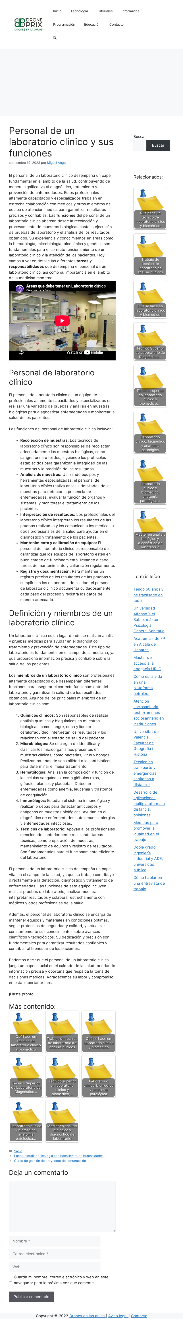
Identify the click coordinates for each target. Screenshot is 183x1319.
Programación (64, 24)
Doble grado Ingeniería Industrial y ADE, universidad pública (148, 858)
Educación (92, 24)
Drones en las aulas (87, 1316)
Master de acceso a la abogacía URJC (147, 663)
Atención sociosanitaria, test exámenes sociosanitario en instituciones (148, 712)
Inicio (57, 11)
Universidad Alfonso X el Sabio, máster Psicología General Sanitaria (148, 619)
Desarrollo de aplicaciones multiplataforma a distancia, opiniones (149, 803)
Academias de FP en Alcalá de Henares (149, 644)
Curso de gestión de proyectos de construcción (50, 1161)
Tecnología (79, 11)
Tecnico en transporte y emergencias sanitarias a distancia (144, 773)
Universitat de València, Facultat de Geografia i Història (146, 743)
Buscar (139, 136)
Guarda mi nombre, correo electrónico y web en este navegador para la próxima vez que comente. (61, 1280)
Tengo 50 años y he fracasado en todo (148, 595)
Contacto (116, 24)
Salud (18, 1151)
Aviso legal (118, 1316)
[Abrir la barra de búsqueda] (55, 38)
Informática (130, 11)
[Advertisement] (91, 82)
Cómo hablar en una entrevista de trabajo (149, 883)
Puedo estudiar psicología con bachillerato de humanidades (59, 1156)
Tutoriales (105, 11)
